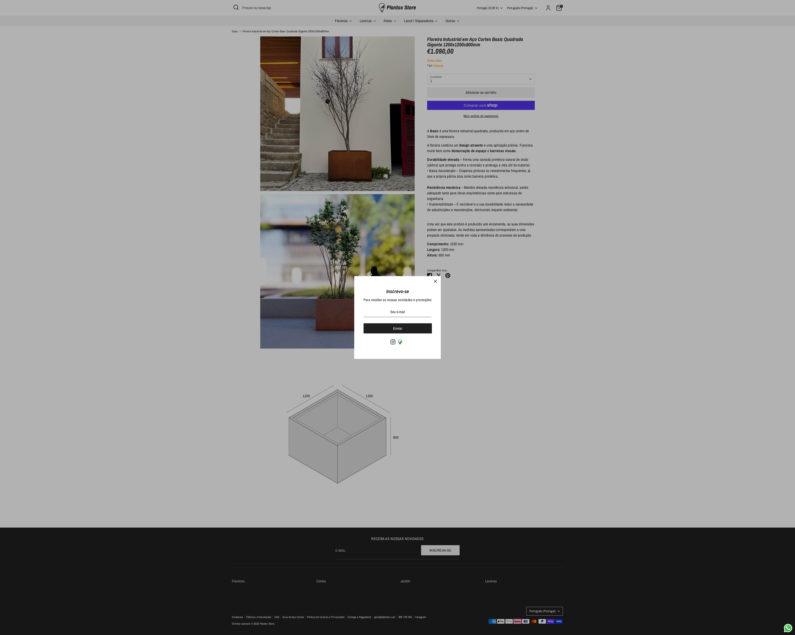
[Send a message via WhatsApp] (788, 628)
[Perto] (435, 281)
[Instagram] (392, 341)
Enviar (397, 328)
